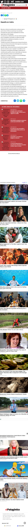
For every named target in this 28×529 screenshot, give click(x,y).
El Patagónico (3, 13)
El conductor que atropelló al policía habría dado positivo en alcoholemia (18, 130)
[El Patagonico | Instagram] (8, 2)
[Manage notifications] (25, 523)
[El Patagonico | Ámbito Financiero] (19, 2)
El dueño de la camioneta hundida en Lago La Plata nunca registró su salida (18, 112)
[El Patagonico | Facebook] (5, 2)
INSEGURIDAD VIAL (14, 109)
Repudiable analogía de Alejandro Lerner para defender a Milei (18, 121)
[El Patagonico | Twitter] (2, 2)
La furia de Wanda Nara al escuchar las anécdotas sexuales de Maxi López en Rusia (18, 145)
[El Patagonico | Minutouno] (12, 2)
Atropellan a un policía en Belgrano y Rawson (16, 137)
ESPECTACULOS (13, 118)
